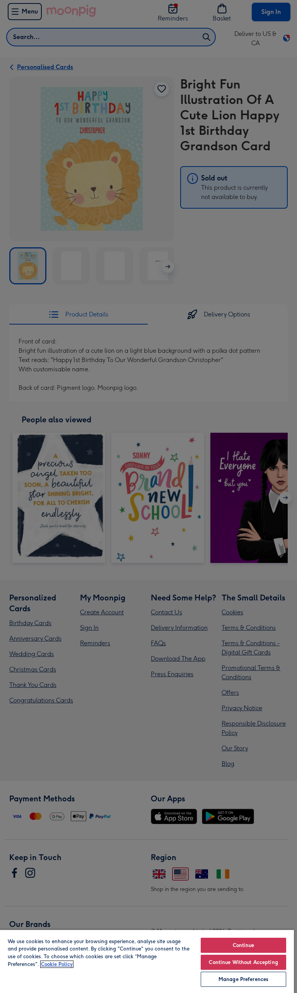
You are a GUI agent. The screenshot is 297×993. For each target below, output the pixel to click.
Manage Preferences (243, 979)
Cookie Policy (57, 964)
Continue (243, 945)
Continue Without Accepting (243, 962)
